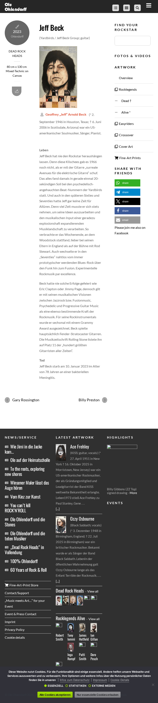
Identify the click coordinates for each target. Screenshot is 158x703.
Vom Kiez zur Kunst (25, 496)
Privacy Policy (14, 629)
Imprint (10, 622)
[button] (127, 183)
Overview (125, 78)
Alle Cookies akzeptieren (55, 694)
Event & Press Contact (20, 614)
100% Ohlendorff (23, 561)
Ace (79, 446)
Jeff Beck (51, 27)
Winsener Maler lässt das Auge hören (27, 485)
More (133, 493)
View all (92, 591)
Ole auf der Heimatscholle (30, 460)
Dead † (124, 101)
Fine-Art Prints (130, 158)
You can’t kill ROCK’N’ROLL (17, 508)
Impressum (100, 680)
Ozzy (82, 518)
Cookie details (15, 637)
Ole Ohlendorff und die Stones (25, 522)
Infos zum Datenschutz (74, 680)
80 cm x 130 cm (17, 66)
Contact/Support (17, 593)
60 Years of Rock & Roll (28, 569)
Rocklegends (127, 89)
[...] (58, 509)
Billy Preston (89, 400)
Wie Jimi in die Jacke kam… (23, 449)
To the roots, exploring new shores (25, 471)
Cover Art (125, 146)
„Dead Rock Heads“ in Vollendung (24, 549)
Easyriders (126, 124)
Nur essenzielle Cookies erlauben (98, 694)
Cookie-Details (119, 680)
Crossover (126, 135)
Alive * (124, 112)
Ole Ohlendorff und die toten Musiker (25, 536)
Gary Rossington (25, 400)
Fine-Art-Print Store (23, 585)
